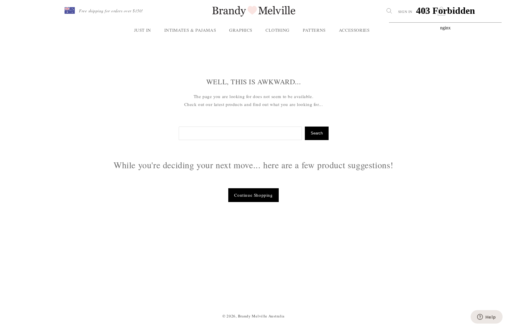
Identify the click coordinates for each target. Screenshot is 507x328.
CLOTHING (278, 30)
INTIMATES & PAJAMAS (190, 30)
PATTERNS (314, 30)
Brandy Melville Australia (261, 316)
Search (317, 133)
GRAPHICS (240, 30)
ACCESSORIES (354, 30)
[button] (70, 11)
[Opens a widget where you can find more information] (486, 317)
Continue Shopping (253, 195)
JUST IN (142, 30)
